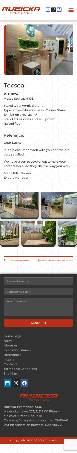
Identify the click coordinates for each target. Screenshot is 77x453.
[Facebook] (59, 9)
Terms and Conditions (20, 369)
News (8, 341)
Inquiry (9, 359)
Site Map (10, 373)
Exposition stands (17, 350)
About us (11, 345)
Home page (13, 336)
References (12, 355)
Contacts (10, 364)
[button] (71, 10)
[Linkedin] (48, 9)
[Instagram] (53, 9)
